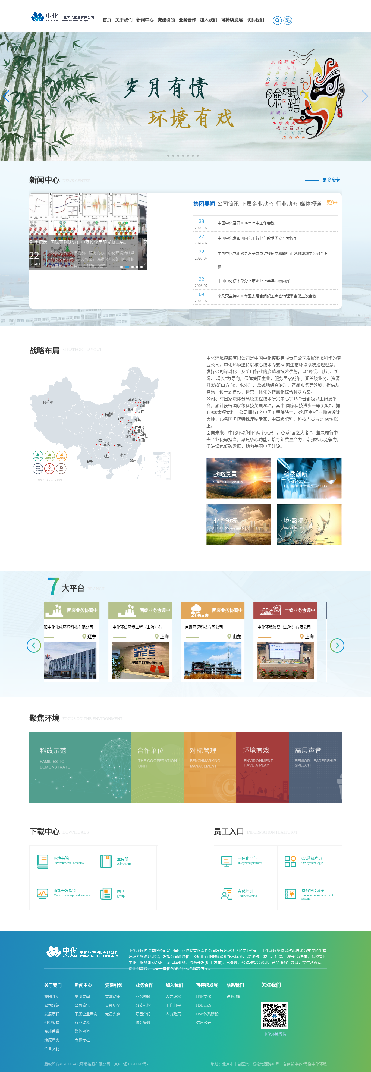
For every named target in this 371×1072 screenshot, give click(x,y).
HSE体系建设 (207, 1014)
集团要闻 (82, 997)
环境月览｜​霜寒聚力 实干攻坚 (63, 242)
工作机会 (173, 1005)
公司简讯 (82, 1005)
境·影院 (293, 520)
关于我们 (53, 985)
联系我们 (235, 985)
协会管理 (143, 1023)
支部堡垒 (112, 1005)
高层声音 (295, 734)
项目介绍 (143, 1014)
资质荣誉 (51, 1031)
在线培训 (245, 891)
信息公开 (203, 1023)
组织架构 (51, 1023)
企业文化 (51, 1049)
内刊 (121, 891)
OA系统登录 (311, 858)
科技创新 (295, 474)
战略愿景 (225, 474)
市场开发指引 (65, 891)
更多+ (332, 202)
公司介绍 (51, 1005)
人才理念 (173, 997)
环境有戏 (242, 734)
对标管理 (190, 734)
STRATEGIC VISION (228, 482)
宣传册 (122, 859)
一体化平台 (247, 858)
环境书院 (61, 858)
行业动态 (82, 1023)
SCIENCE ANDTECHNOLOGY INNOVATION (305, 484)
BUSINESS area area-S (228, 528)
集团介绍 (51, 997)
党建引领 (113, 985)
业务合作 (144, 985)
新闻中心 (83, 985)
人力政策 (173, 1014)
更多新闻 (332, 180)
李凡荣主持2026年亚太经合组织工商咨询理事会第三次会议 (267, 296)
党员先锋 (112, 1014)
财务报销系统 (312, 891)
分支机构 (143, 1005)
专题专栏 (82, 1040)
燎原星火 (51, 1040)
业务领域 (225, 520)
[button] (168, 156)
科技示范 (35, 734)
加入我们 (174, 985)
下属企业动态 (86, 1014)
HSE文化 (203, 997)
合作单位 (137, 734)
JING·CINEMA (294, 528)
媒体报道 (82, 1031)
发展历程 (51, 1014)
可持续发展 (207, 985)
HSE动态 (203, 1005)
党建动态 (112, 997)
